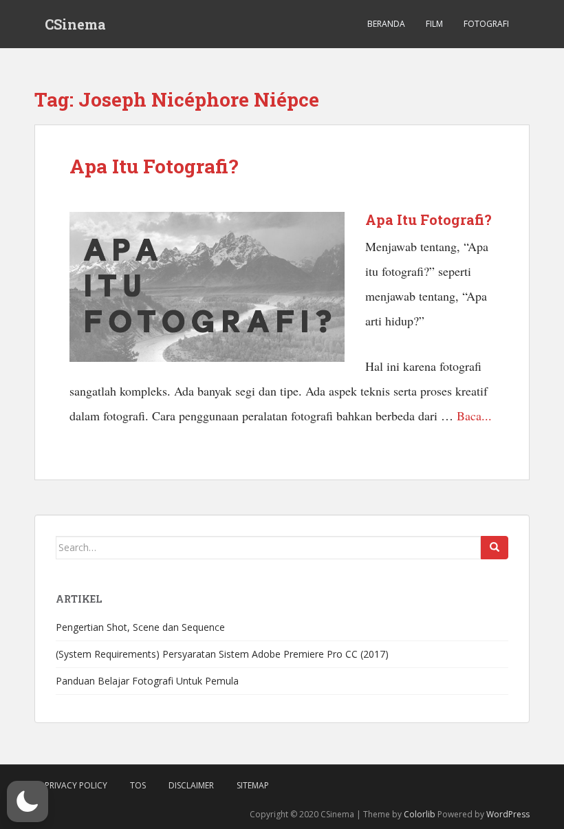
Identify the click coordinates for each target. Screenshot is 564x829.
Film (434, 24)
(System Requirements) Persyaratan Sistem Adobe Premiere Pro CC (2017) (222, 653)
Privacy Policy (76, 785)
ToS (138, 785)
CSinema (75, 24)
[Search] (494, 547)
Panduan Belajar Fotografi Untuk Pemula (147, 680)
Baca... (474, 415)
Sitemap (253, 785)
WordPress (508, 814)
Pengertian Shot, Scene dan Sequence (140, 627)
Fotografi (486, 24)
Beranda (386, 24)
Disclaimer (191, 785)
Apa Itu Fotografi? (153, 166)
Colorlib (419, 814)
